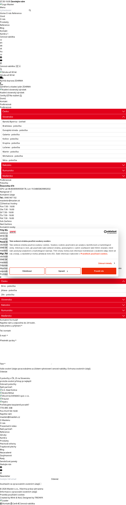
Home (3, 13)
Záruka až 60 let (7, 75)
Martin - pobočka (11, 151)
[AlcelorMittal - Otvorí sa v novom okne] (63, 392)
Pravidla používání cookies (12, 494)
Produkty (4, 22)
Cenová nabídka (7, 36)
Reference (17, 13)
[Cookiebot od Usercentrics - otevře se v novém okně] (106, 232)
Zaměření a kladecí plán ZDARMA (15, 86)
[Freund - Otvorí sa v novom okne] (63, 398)
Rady (2, 458)
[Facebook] (1, 57)
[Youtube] (1, 60)
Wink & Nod (16, 497)
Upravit (61, 271)
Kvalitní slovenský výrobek (12, 92)
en (1, 42)
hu (1, 51)
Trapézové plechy (8, 446)
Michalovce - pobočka (13, 156)
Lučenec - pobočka (11, 147)
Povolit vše (99, 271)
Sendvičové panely (8, 461)
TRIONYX (39, 497)
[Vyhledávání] (30, 10)
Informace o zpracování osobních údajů (18, 491)
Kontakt (3, 31)
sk (1, 48)
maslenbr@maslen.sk (10, 200)
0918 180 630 (6, 236)
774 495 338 (6, 407)
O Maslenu (5, 420)
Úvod (2, 16)
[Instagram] (1, 63)
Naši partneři (6, 429)
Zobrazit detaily (105, 263)
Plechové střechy (8, 443)
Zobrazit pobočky (8, 384)
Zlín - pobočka (7, 294)
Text (2, 363)
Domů (3, 98)
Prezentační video (8, 426)
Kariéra (3, 33)
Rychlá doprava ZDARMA (11, 80)
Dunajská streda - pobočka (15, 130)
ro (1, 54)
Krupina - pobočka (11, 143)
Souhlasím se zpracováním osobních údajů (20, 484)
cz (1, 39)
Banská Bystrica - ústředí (14, 121)
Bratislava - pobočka (12, 126)
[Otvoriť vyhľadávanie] (1, 69)
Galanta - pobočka (11, 134)
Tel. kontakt (5, 330)
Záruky (3, 435)
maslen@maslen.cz (10, 417)
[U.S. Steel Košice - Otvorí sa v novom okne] (63, 390)
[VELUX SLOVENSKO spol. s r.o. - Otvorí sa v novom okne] (63, 395)
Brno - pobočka (8, 286)
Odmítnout (27, 271)
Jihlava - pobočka (9, 290)
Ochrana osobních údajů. (79, 368)
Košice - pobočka (10, 138)
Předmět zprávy (8, 340)
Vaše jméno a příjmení (11, 325)
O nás (9, 13)
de (1, 45)
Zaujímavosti (6, 455)
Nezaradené (5, 452)
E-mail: (4, 335)
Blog (2, 28)
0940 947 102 (8, 197)
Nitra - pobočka (10, 160)
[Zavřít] (0, 277)
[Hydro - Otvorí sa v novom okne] (63, 401)
